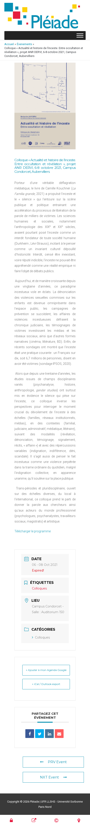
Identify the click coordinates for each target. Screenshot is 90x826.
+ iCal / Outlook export (46, 684)
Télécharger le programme (32, 531)
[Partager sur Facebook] (29, 733)
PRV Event (57, 762)
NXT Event (49, 777)
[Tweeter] (39, 733)
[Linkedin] (49, 733)
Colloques (42, 637)
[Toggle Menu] (79, 36)
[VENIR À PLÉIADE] (79, 820)
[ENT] (11, 820)
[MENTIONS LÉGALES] (56, 820)
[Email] (59, 733)
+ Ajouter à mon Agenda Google (46, 670)
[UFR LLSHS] (34, 820)
